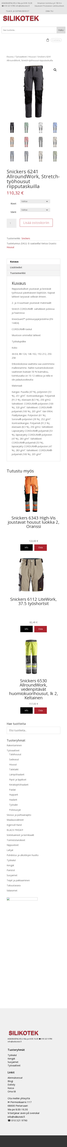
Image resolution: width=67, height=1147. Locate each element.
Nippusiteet (13, 845)
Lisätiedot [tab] (16, 267)
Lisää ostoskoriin (36, 222)
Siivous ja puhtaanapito (19, 814)
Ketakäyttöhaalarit (18, 784)
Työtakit (13, 804)
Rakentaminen (14, 745)
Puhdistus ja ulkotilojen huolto (23, 855)
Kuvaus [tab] (14, 261)
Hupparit (13, 794)
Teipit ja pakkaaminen (18, 880)
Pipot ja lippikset (17, 779)
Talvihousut (15, 754)
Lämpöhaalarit (16, 774)
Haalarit (13, 799)
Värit (13, 212)
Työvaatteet (21, 56)
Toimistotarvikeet (16, 840)
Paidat (12, 789)
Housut (32, 56)
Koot (13, 203)
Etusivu (10, 56)
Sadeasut (14, 759)
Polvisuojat (15, 809)
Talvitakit (14, 769)
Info (26, 547)
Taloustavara (13, 885)
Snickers (25, 238)
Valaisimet (12, 890)
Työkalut (11, 860)
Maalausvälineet (15, 819)
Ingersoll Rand (14, 824)
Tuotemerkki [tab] (18, 273)
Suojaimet (12, 875)
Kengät (10, 865)
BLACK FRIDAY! (15, 829)
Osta (40, 547)
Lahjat (10, 850)
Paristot (11, 870)
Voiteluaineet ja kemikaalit (20, 835)
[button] (55, 70)
